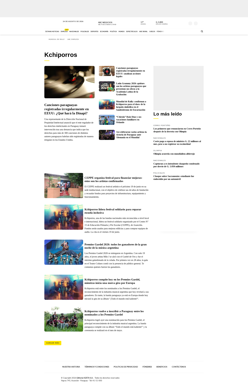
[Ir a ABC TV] (174, 31)
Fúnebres (147, 367)
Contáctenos (179, 367)
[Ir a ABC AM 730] (182, 31)
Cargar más (52, 343)
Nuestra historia (71, 367)
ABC (53, 22)
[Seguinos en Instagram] (184, 23)
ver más (141, 23)
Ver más (178, 128)
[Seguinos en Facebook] (171, 23)
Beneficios (161, 367)
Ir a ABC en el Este (70, 24)
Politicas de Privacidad (126, 367)
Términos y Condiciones (97, 367)
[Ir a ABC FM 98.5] (193, 31)
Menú (201, 23)
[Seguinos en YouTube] (180, 23)
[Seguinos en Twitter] (176, 23)
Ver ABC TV (112, 23)
